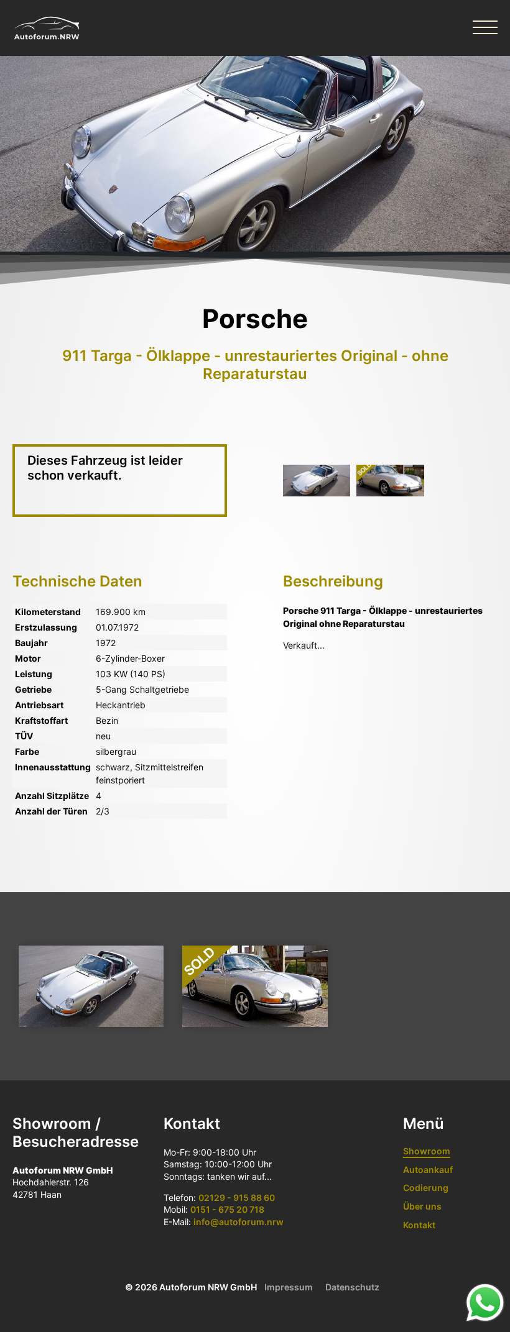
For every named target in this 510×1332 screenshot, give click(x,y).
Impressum (288, 1287)
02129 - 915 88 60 (236, 1197)
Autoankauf (428, 1169)
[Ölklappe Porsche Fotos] (316, 480)
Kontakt (419, 1225)
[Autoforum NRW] (46, 28)
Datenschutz (352, 1287)
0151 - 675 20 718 (227, 1209)
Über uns (422, 1206)
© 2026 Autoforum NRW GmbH (191, 1287)
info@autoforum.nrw (238, 1221)
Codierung (425, 1187)
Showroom (426, 1151)
